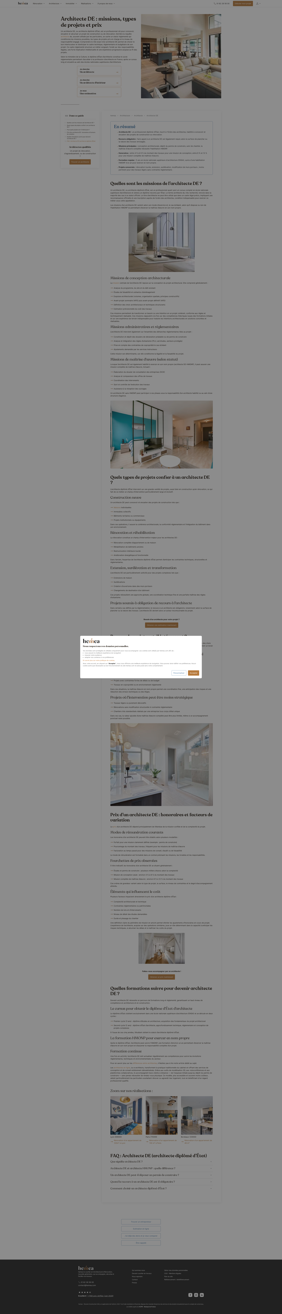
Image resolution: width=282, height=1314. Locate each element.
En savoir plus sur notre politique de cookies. (99, 660)
